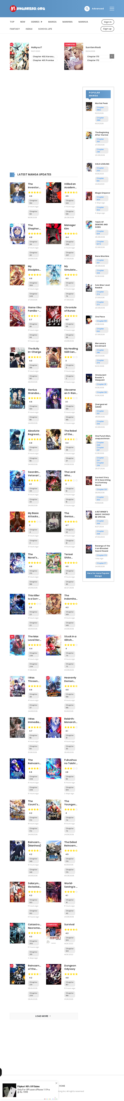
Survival (69, 924)
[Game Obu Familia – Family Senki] (17, 316)
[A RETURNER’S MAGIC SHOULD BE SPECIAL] (89, 514)
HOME (62, 1085)
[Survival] (53, 933)
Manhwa (67, 21)
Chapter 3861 (100, 119)
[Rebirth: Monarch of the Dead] (53, 727)
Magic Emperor (102, 193)
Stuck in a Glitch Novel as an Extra (70, 641)
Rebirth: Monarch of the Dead (70, 724)
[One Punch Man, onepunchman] (89, 439)
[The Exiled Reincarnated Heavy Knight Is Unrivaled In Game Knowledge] (53, 850)
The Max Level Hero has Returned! (34, 641)
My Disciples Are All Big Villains (34, 271)
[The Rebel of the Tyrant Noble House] (53, 439)
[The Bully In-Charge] (17, 357)
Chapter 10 (92, 59)
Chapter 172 (39, 60)
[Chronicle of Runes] (53, 316)
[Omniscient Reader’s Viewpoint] (89, 378)
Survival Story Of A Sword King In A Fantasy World (103, 481)
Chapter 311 (101, 384)
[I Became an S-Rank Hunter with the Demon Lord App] (53, 398)
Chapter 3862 (100, 108)
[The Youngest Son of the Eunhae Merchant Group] (53, 809)
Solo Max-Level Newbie (102, 286)
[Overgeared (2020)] (89, 407)
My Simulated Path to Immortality (71, 271)
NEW (22, 21)
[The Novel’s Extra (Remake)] (17, 562)
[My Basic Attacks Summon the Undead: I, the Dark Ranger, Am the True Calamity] (17, 521)
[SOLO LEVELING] (89, 166)
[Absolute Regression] (17, 439)
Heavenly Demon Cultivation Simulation (71, 683)
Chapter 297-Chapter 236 (100, 462)
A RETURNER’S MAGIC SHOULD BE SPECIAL (102, 514)
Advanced (98, 8)
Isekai (29, 28)
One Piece (100, 316)
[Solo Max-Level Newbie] (89, 287)
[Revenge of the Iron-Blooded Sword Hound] (89, 548)
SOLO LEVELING (102, 164)
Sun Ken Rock (38, 47)
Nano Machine (102, 256)
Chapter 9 (92, 63)
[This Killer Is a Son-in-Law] (17, 603)
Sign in (108, 21)
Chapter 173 (39, 56)
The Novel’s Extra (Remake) (34, 559)
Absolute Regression (35, 432)
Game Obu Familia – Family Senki (34, 312)
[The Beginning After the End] (89, 134)
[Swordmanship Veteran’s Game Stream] (17, 480)
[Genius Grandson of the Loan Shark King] (17, 398)
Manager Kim (70, 226)
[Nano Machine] (89, 259)
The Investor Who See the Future (35, 189)
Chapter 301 (102, 489)
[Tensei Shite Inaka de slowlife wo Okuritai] (53, 562)
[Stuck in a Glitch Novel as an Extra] (53, 645)
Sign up (107, 28)
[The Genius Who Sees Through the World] (53, 521)
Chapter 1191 (102, 321)
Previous (12, 56)
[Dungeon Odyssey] (53, 974)
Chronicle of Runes (70, 309)
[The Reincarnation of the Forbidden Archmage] (17, 768)
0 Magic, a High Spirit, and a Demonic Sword (98, 48)
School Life (45, 28)
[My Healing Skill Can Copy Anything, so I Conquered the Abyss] (53, 357)
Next (112, 56)
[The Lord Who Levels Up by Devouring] (53, 480)
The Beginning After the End (102, 133)
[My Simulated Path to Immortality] (53, 274)
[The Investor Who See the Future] (17, 192)
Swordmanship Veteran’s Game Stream (37, 477)
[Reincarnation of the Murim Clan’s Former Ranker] (17, 974)
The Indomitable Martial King (72, 600)
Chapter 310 (102, 392)
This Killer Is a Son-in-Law (34, 599)
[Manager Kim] (53, 233)
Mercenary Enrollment (100, 344)
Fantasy (15, 28)
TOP (12, 21)
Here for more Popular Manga (98, 574)
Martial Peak (101, 103)
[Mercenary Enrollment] (89, 346)
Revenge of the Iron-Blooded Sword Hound (102, 548)
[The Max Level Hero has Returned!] (17, 645)
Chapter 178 (102, 555)
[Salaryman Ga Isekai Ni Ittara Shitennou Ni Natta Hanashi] (17, 891)
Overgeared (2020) (101, 405)
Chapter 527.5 (100, 242)
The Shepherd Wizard (34, 228)
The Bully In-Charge (34, 350)
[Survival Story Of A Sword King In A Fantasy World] (89, 480)
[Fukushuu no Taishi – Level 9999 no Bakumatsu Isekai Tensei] (53, 768)
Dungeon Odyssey (70, 967)
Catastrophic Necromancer (37, 926)
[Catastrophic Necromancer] (17, 933)
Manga (52, 21)
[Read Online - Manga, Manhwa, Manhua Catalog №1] (27, 8)
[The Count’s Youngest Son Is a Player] (17, 809)
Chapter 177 (101, 563)
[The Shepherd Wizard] (17, 233)
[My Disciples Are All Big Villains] (17, 274)
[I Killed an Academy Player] (53, 192)
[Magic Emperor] (89, 195)
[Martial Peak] (89, 106)
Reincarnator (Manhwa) (36, 843)
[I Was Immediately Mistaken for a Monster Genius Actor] (17, 727)
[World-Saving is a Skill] (53, 891)
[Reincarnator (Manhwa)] (17, 850)
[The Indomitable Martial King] (53, 603)
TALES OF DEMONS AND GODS (101, 224)
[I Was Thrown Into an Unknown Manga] (17, 686)
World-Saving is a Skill (70, 887)
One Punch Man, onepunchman (103, 437)
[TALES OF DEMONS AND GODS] (89, 224)
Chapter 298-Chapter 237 (100, 446)
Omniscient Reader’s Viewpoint (100, 377)
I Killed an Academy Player (70, 187)
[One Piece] (89, 319)
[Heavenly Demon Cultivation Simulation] (53, 686)
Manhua (83, 21)
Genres (35, 21)
